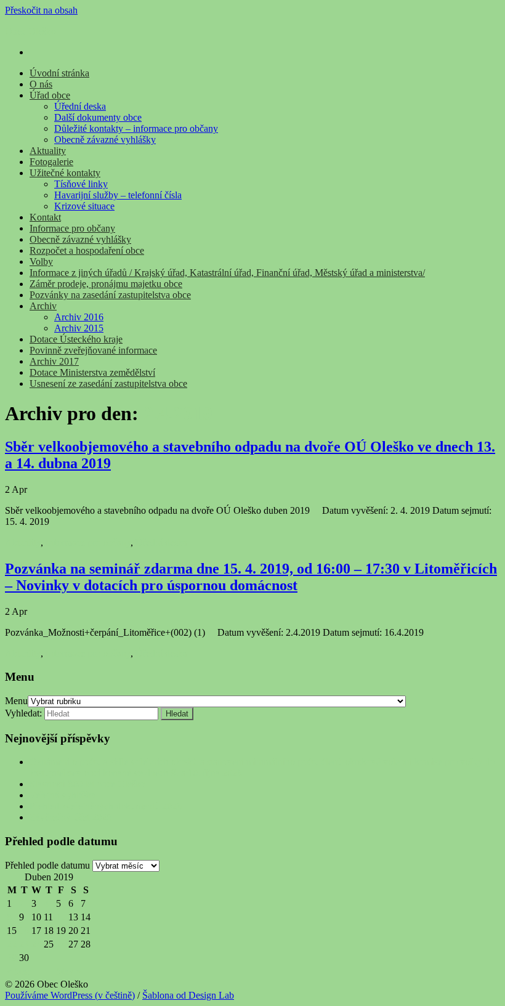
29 (12, 957)
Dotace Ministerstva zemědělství (92, 372)
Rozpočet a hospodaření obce (87, 250)
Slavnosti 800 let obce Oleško (87, 784)
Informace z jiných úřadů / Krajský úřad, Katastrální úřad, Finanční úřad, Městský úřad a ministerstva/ (227, 272)
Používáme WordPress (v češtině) (70, 995)
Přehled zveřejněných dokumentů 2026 (106, 806)
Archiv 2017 (54, 361)
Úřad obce (50, 95)
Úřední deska (80, 106)
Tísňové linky (81, 184)
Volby (41, 261)
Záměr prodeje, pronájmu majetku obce (106, 283)
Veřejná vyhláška (63, 795)
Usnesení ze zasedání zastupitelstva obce (108, 383)
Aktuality (48, 150)
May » (68, 971)
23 (24, 944)
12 (61, 917)
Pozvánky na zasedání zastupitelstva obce (110, 295)
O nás (41, 84)
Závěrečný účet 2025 (70, 817)
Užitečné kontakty (65, 173)
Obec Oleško (30, 31)
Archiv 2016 (78, 317)
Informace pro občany (72, 228)
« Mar (18, 971)
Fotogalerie (51, 161)
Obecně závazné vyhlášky (105, 139)
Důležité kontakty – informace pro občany (136, 128)
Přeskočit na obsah (41, 10)
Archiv (43, 306)
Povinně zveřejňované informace (93, 350)
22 (12, 944)
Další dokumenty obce (98, 117)
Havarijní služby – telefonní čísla (118, 195)
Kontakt (45, 217)
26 (61, 944)
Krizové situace (84, 206)
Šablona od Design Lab (188, 995)
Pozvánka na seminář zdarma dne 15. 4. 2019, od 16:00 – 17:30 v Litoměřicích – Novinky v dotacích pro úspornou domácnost (251, 577)
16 (24, 930)
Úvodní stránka (59, 73)
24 (36, 944)
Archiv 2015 (78, 328)
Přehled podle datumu (47, 865)
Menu (16, 701)
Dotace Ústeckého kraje (76, 339)
